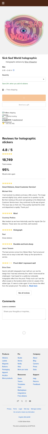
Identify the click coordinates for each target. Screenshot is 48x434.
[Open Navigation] (3, 3)
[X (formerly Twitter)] (22, 401)
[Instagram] (26, 401)
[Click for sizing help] (14, 70)
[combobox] (24, 79)
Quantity (5, 75)
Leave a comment (9, 306)
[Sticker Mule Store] (18, 401)
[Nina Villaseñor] (3, 62)
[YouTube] (30, 401)
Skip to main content (1, 1)
